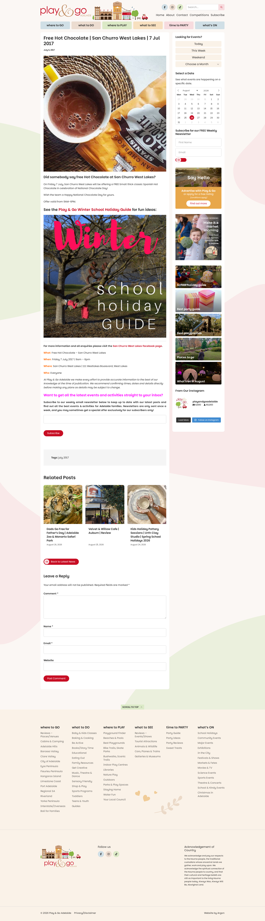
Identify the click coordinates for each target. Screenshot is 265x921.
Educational (79, 753)
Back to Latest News (63, 561)
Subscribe (218, 15)
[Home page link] (94, 11)
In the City (204, 753)
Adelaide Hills (48, 746)
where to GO (55, 25)
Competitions (199, 15)
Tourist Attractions (146, 741)
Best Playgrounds (114, 743)
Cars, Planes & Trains (147, 751)
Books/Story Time (83, 748)
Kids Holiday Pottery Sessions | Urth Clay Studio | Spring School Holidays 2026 (146, 535)
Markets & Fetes (207, 763)
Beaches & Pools (113, 738)
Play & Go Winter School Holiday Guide (95, 209)
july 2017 (63, 457)
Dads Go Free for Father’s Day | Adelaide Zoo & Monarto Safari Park (63, 535)
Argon (221, 913)
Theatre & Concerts (209, 783)
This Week (198, 50)
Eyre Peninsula (49, 766)
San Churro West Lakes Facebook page (137, 346)
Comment (51, 593)
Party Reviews (174, 743)
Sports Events (206, 777)
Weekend (198, 57)
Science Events (207, 773)
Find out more (198, 203)
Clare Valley (48, 756)
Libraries (108, 770)
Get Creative (79, 768)
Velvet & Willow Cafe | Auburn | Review (103, 531)
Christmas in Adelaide (205, 794)
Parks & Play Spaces (115, 784)
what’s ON (210, 25)
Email (48, 643)
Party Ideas (173, 738)
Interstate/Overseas (52, 806)
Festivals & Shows (208, 758)
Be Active (77, 743)
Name (48, 626)
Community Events (209, 738)
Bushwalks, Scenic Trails (114, 758)
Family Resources (82, 763)
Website (49, 660)
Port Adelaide (48, 786)
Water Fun (109, 794)
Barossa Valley (49, 751)
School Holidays (207, 733)
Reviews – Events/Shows (143, 734)
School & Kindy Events (211, 787)
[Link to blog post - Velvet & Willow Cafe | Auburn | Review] (104, 504)
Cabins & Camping (52, 741)
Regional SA (47, 791)
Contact (182, 15)
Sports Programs (82, 791)
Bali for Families (50, 811)
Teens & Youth (80, 801)
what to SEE (148, 25)
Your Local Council (114, 799)
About (170, 15)
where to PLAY (117, 25)
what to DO (86, 25)
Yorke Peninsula (50, 801)
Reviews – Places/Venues (49, 734)
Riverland (46, 796)
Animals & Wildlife (146, 746)
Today (198, 44)
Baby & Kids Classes (84, 733)
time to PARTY (178, 25)
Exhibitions (204, 748)
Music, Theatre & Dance (82, 774)
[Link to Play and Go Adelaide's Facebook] (165, 7)
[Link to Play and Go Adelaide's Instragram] (172, 7)
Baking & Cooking (83, 738)
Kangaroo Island (50, 776)
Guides (76, 806)
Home (160, 15)
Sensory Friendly (82, 781)
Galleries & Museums (148, 756)
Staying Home (112, 789)
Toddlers (77, 796)
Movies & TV (205, 768)
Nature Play (110, 774)
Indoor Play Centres (115, 764)
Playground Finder (114, 733)
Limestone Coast (50, 781)
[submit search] (221, 7)
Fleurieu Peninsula (51, 771)
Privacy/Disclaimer (85, 913)
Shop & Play (79, 786)
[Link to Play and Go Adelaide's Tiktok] (180, 7)
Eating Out (78, 758)
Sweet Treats (174, 748)
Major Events (205, 743)
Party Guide (173, 733)
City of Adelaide (50, 761)
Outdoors (109, 779)
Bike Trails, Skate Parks (113, 749)
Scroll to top (130, 707)
